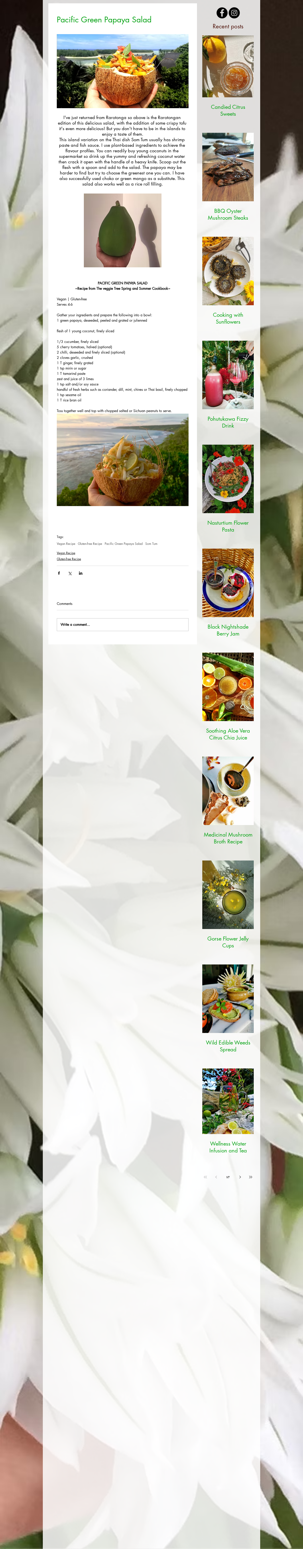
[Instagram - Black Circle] (234, 12)
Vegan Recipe (66, 544)
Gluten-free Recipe (90, 544)
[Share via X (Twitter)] (70, 573)
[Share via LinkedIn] (81, 573)
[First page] (205, 1177)
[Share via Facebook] (59, 573)
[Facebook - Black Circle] (222, 12)
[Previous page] (216, 1177)
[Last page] (251, 1177)
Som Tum (151, 544)
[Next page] (240, 1177)
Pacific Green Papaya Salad (124, 544)
